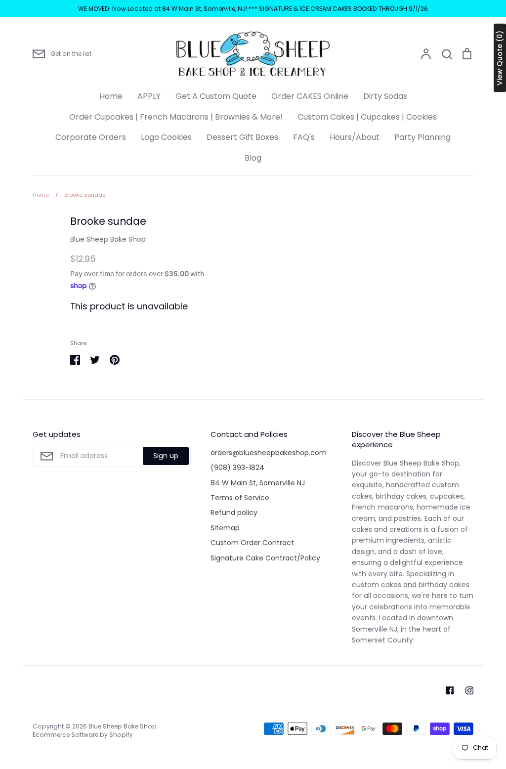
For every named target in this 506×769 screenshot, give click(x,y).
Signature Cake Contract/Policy (265, 558)
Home (111, 96)
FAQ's (304, 137)
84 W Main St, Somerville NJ (258, 483)
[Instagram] (469, 690)
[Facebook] (450, 690)
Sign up (165, 456)
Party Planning (422, 137)
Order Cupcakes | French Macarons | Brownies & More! (176, 117)
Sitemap (225, 528)
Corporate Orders (90, 137)
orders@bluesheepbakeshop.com (269, 453)
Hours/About (355, 137)
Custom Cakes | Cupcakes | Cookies (367, 117)
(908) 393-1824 (237, 467)
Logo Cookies (166, 137)
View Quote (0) (500, 58)
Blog (253, 158)
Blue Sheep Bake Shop (108, 239)
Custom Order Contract (252, 543)
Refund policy (234, 512)
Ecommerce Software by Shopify (83, 734)
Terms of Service (240, 498)
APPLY (149, 96)
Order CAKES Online (309, 96)
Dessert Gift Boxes (242, 137)
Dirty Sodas (385, 96)
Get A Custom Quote (215, 96)
